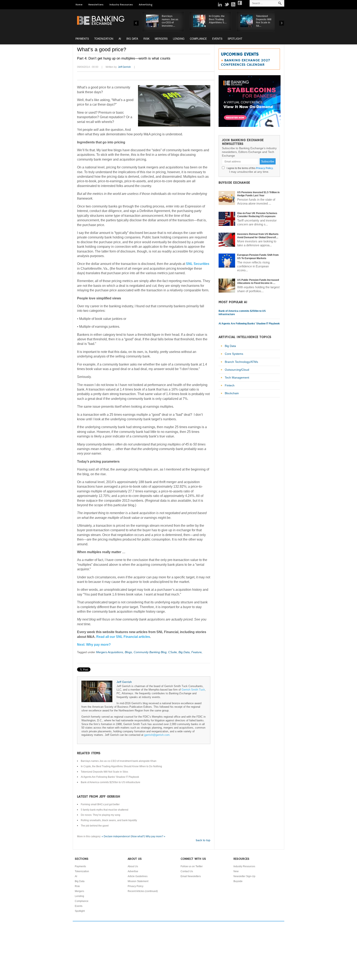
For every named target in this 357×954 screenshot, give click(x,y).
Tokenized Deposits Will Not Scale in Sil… (263, 21)
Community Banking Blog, (151, 652)
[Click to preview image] (174, 105)
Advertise (133, 871)
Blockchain (232, 393)
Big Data (132, 38)
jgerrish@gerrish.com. (157, 735)
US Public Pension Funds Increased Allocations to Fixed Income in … (258, 282)
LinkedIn (220, 4)
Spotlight (235, 38)
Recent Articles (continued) (143, 891)
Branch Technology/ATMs (241, 361)
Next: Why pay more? (94, 644)
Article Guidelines (138, 876)
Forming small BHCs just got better (100, 804)
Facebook (240, 3)
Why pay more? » (155, 836)
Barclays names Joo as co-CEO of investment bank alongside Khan (118, 761)
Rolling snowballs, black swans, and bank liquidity (109, 820)
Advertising (145, 4)
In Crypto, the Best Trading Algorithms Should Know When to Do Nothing (121, 766)
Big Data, (184, 652)
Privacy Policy (264, 168)
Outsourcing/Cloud (237, 369)
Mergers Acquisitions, (110, 652)
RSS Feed (233, 4)
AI (120, 38)
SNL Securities (197, 264)
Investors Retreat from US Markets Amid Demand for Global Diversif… (257, 236)
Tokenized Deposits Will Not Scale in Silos (104, 771)
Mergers (161, 38)
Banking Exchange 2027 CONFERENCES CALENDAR (245, 62)
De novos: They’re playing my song (100, 814)
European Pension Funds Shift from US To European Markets (258, 257)
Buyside (238, 881)
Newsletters (96, 4)
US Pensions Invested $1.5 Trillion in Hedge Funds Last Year (258, 194)
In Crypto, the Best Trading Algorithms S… (218, 19)
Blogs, (129, 652)
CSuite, (173, 652)
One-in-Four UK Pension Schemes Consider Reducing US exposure (257, 215)
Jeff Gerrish (124, 67)
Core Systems (234, 353)
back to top (203, 840)
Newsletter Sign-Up (244, 876)
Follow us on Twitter (192, 866)
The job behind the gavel (95, 825)
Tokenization (103, 38)
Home (79, 4)
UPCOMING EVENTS (240, 54)
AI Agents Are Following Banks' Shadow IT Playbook (110, 776)
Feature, (196, 652)
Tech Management (237, 377)
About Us (133, 866)
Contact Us (187, 871)
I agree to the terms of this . (249, 168)
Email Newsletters (191, 876)
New (236, 871)
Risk (146, 38)
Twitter (227, 4)
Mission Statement (138, 881)
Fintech (229, 385)
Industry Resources (121, 4)
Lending (178, 38)
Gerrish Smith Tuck (193, 689)
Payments (82, 38)
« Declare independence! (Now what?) (123, 836)
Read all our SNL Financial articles (123, 636)
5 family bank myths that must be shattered (104, 809)
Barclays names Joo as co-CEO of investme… (170, 21)
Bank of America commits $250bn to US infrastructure (110, 782)
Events (217, 38)
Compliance (198, 38)
